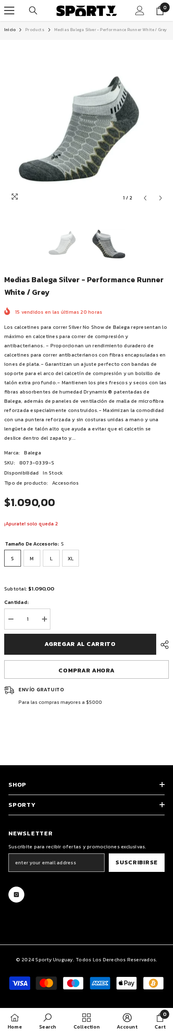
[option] (86, 123)
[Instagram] (16, 895)
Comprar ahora (86, 670)
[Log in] (139, 10)
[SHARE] (162, 645)
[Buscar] (33, 10)
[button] (145, 198)
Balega (32, 453)
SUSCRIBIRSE (136, 862)
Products (35, 29)
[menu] (9, 10)
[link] (47, 1021)
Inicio (10, 29)
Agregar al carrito (80, 644)
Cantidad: (16, 602)
